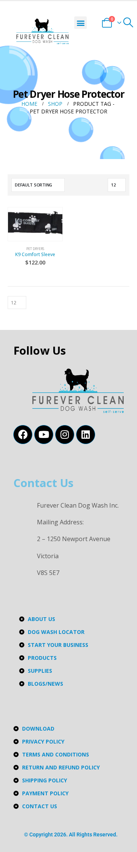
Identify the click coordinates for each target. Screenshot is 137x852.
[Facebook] (22, 434)
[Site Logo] (42, 31)
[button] (80, 22)
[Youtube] (43, 434)
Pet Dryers (35, 249)
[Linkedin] (85, 434)
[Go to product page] (35, 223)
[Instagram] (64, 434)
